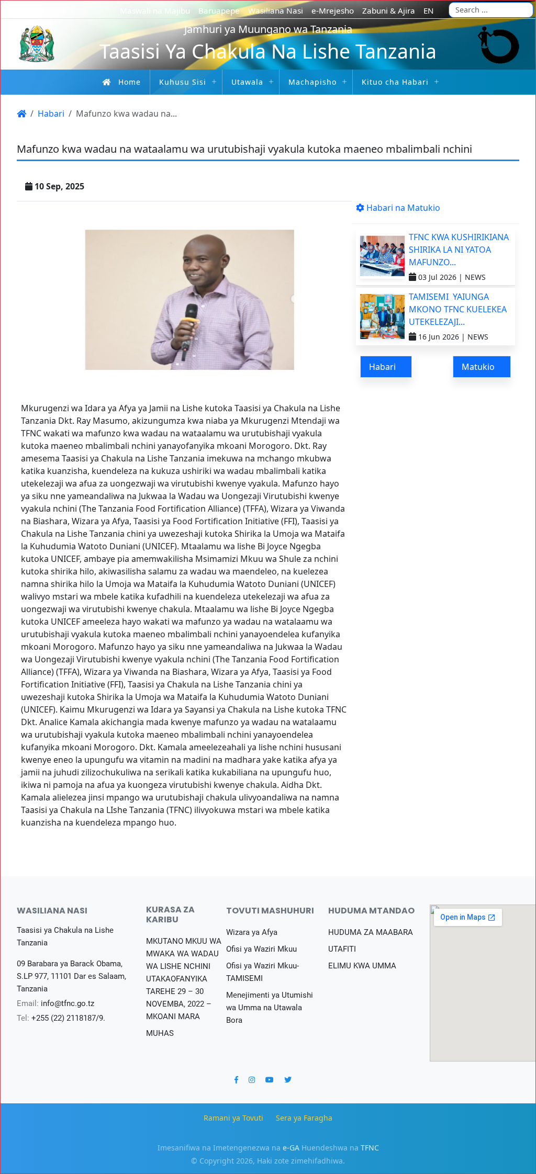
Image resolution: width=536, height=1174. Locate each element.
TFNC (370, 1148)
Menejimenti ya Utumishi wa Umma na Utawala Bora (269, 1007)
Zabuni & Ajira (388, 10)
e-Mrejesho (332, 10)
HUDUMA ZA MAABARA (370, 932)
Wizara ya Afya (251, 932)
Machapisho (312, 82)
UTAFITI (342, 949)
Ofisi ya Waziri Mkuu (261, 949)
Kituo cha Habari (395, 82)
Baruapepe (219, 10)
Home (129, 82)
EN (428, 10)
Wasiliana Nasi (275, 10)
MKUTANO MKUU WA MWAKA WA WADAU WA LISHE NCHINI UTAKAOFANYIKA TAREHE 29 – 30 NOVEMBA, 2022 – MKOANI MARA (183, 978)
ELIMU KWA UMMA (362, 965)
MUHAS (160, 1033)
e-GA (291, 1148)
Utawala (247, 82)
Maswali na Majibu (155, 10)
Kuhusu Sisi (182, 82)
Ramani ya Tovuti (233, 1118)
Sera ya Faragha (304, 1118)
